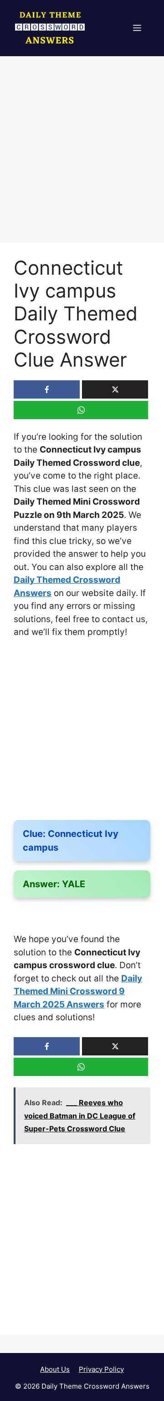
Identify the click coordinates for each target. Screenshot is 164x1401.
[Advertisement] (82, 157)
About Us (55, 1369)
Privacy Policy (101, 1369)
